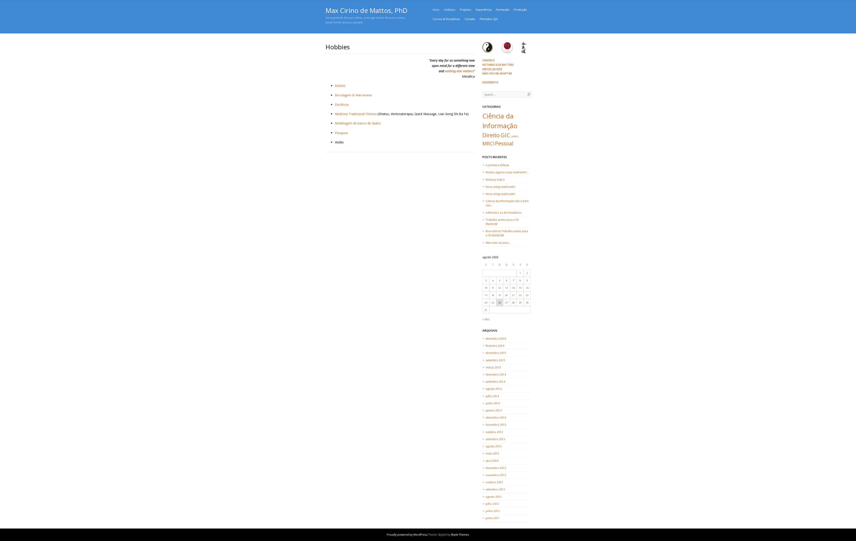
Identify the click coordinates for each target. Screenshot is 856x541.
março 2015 (493, 367)
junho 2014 (493, 403)
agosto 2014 (494, 389)
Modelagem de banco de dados (358, 123)
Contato (470, 19)
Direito (491, 135)
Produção (520, 10)
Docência (341, 104)
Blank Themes (460, 535)
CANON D (488, 60)
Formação (502, 10)
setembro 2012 (495, 489)
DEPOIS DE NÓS (492, 69)
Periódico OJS (489, 19)
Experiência (484, 10)
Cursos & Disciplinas (446, 19)
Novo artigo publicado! (500, 187)
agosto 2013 (494, 446)
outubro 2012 (494, 482)
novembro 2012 (496, 475)
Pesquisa (341, 133)
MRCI (488, 143)
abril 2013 (492, 461)
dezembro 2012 (496, 468)
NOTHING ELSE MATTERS (498, 65)
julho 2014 (492, 396)
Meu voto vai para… (498, 243)
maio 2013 (492, 453)
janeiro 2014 (494, 410)
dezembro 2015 (496, 353)
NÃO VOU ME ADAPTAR (497, 73)
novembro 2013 (496, 425)
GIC (505, 135)
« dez (485, 319)
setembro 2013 (495, 439)
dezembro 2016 (496, 339)
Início (436, 10)
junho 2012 (493, 511)
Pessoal (504, 143)
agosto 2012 (494, 497)
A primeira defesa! (497, 165)
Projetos (465, 10)
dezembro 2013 (496, 417)
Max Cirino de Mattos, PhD (366, 10)
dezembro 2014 (496, 374)
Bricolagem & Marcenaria (353, 95)
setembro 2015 (495, 360)
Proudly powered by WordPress (407, 535)
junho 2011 (493, 518)
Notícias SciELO (495, 180)
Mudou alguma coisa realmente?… (507, 172)
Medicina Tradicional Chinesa (356, 114)
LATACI (515, 136)
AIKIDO (340, 86)
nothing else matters (459, 71)
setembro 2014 (495, 382)
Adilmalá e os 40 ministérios (503, 213)
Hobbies (449, 10)
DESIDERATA (490, 82)
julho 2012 (492, 504)
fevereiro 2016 (495, 346)
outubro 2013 (494, 432)
